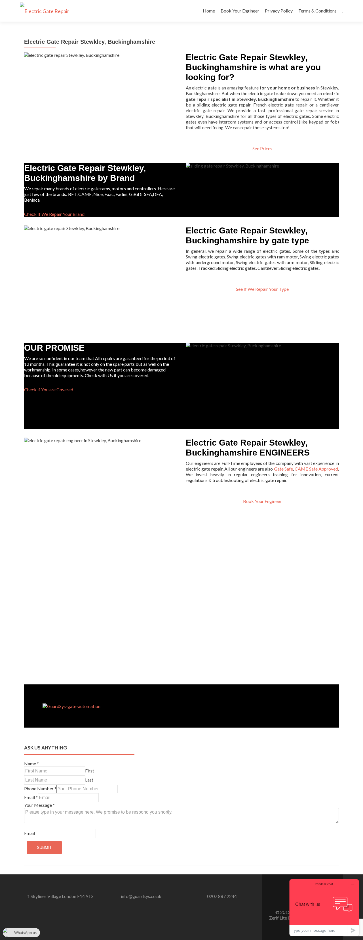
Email (31, 797)
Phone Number (40, 788)
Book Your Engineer (240, 10)
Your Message (39, 805)
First (89, 770)
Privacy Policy (279, 10)
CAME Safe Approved (316, 468)
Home (209, 10)
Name (31, 763)
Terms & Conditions (317, 10)
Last (89, 779)
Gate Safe (283, 468)
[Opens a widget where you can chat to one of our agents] (324, 907)
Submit (44, 847)
